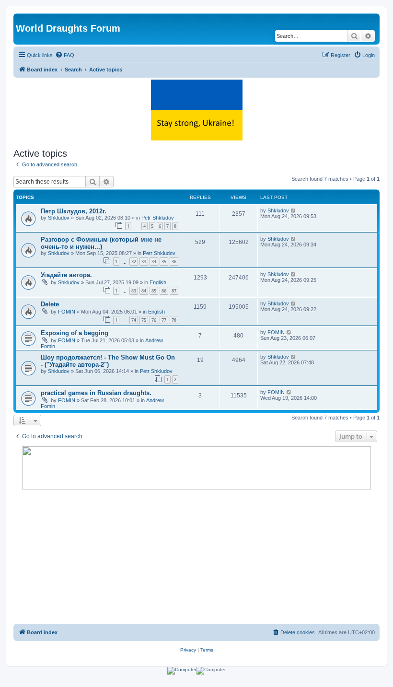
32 (133, 261)
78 (174, 320)
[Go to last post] (293, 210)
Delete (50, 304)
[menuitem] (64, 55)
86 (164, 291)
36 (174, 261)
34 (153, 261)
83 (133, 291)
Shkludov (58, 218)
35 (164, 261)
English (158, 282)
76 (153, 320)
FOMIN (66, 311)
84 (143, 291)
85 (153, 291)
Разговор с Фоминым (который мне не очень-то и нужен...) (101, 243)
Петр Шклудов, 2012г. (73, 211)
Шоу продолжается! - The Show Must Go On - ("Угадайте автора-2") (108, 361)
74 (133, 320)
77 (164, 320)
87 (174, 291)
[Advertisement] (196, 556)
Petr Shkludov (157, 218)
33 (143, 261)
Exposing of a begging (74, 333)
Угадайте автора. (66, 275)
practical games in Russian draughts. (96, 392)
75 (143, 320)
